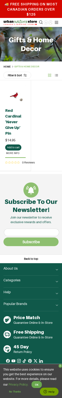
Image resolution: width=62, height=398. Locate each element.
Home (7, 66)
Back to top (31, 258)
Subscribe (31, 242)
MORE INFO (12, 153)
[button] (45, 22)
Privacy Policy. (18, 384)
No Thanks (15, 391)
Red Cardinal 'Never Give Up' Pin (13, 121)
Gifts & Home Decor (26, 66)
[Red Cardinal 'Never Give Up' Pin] (15, 95)
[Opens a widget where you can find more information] (49, 392)
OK (36, 384)
